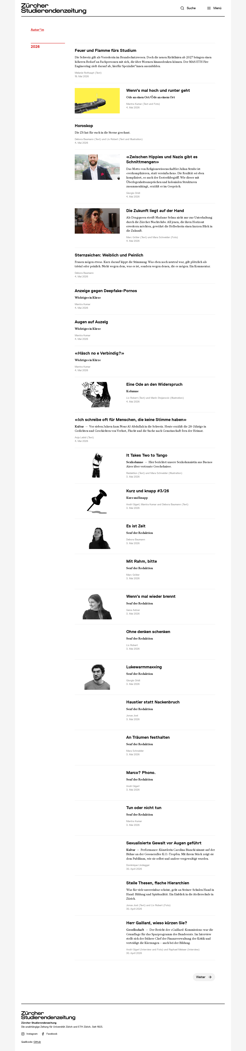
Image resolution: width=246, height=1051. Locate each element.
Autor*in (37, 30)
